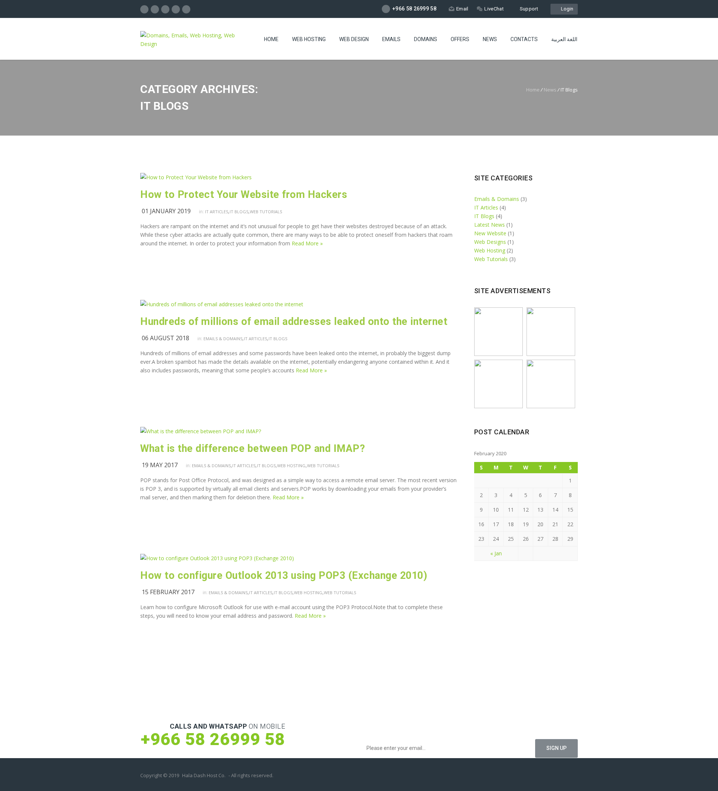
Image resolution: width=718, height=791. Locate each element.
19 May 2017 (160, 465)
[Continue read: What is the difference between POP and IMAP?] (200, 431)
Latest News (489, 224)
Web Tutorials (266, 211)
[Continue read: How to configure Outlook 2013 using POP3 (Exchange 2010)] (217, 558)
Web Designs (490, 241)
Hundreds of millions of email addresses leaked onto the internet (293, 322)
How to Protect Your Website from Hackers (243, 195)
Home (271, 39)
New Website (490, 233)
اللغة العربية (564, 39)
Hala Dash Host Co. (203, 775)
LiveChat (493, 9)
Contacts (524, 39)
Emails (391, 39)
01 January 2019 (166, 211)
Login (566, 9)
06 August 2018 (165, 338)
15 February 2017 (168, 592)
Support (529, 9)
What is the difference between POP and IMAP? (252, 449)
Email (462, 9)
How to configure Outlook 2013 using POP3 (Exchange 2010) (283, 575)
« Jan (496, 553)
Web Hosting (309, 39)
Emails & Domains (222, 338)
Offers (460, 39)
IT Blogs (239, 211)
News (490, 39)
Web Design (354, 39)
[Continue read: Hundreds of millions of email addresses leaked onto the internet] (221, 304)
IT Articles (216, 211)
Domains (425, 39)
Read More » (307, 243)
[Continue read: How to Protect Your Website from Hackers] (196, 177)
